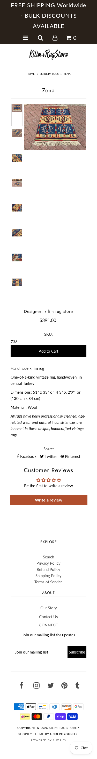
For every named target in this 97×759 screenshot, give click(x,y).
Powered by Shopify (48, 740)
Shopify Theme (31, 734)
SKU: (48, 334)
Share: (48, 448)
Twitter (50, 456)
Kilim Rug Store (63, 727)
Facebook (27, 456)
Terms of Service (48, 581)
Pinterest (72, 456)
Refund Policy (48, 569)
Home (31, 73)
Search (48, 557)
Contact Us (48, 616)
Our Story (48, 607)
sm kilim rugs (49, 73)
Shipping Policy (48, 575)
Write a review (48, 499)
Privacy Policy (48, 563)
